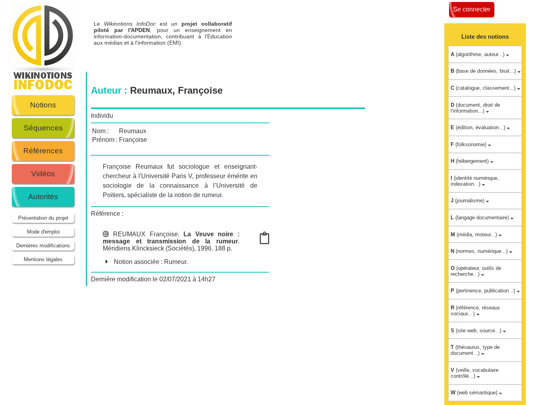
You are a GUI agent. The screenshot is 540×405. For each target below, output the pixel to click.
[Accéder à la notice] (264, 240)
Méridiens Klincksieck (133, 248)
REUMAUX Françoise (145, 234)
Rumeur (175, 261)
